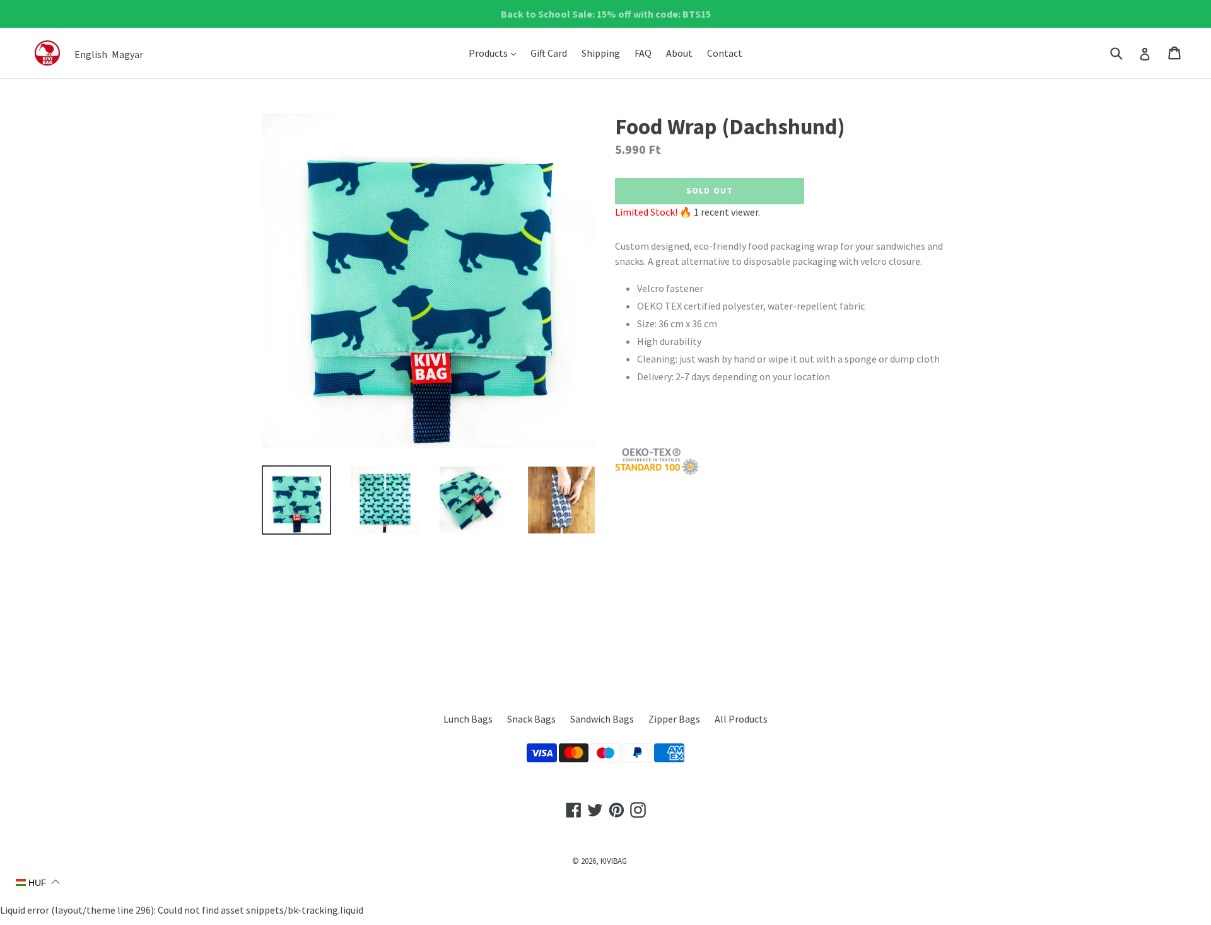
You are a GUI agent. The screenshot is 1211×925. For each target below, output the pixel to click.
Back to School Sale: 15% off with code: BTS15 (606, 14)
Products (495, 52)
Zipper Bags (674, 719)
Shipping (601, 53)
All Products (741, 719)
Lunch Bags (468, 719)
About (679, 53)
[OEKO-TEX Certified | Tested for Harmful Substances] (657, 471)
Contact (724, 53)
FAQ (643, 53)
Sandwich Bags (602, 719)
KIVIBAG (613, 861)
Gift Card (548, 53)
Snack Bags (531, 719)
